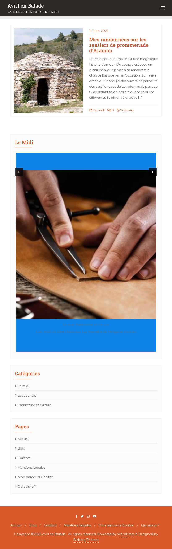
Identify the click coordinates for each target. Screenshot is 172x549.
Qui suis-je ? (27, 486)
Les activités (27, 395)
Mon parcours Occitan (35, 477)
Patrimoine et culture (92, 325)
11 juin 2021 (98, 31)
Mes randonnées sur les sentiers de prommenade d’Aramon (119, 45)
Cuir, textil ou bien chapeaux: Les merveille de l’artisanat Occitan (86, 332)
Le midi (98, 110)
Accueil (23, 439)
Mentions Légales (31, 468)
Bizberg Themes (86, 540)
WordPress (125, 534)
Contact (24, 458)
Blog (21, 448)
